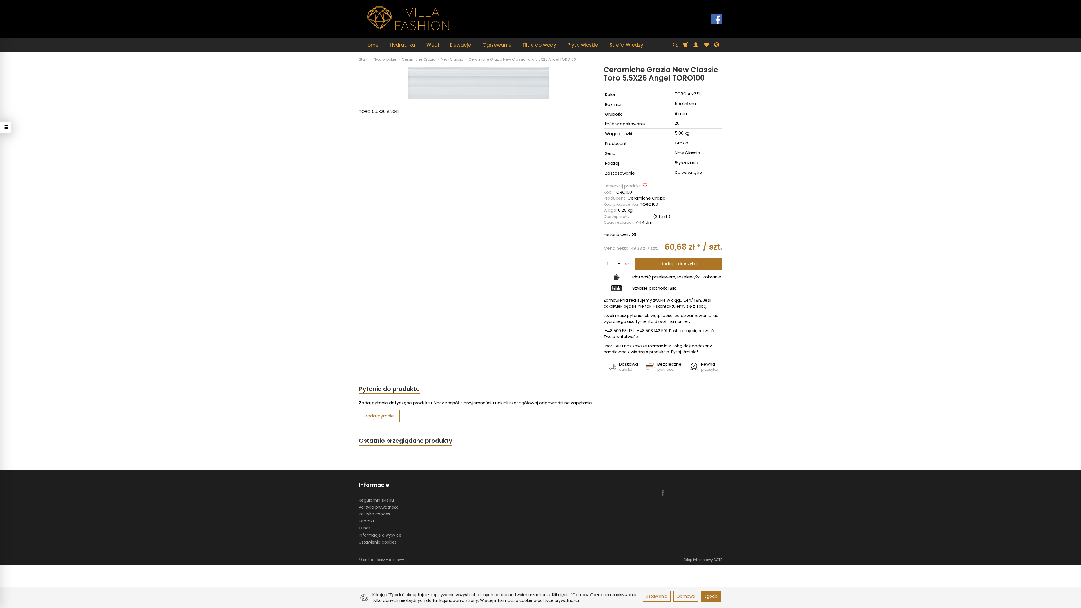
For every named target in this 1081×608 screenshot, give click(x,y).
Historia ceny (618, 234)
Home (372, 45)
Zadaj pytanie (379, 416)
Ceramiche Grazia (646, 198)
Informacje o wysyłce (380, 535)
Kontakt (366, 521)
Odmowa (685, 596)
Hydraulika (402, 45)
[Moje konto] (696, 45)
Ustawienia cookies (378, 542)
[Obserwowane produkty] (706, 45)
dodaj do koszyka (678, 264)
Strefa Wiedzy (626, 45)
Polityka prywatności (379, 507)
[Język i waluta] (716, 45)
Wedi (432, 45)
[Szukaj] (675, 45)
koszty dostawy (390, 559)
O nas (365, 528)
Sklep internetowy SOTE (702, 559)
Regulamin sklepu (376, 500)
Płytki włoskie (583, 45)
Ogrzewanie (497, 45)
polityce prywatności (558, 600)
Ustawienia (656, 596)
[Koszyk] (685, 45)
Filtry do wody (539, 45)
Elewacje (460, 45)
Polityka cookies (374, 514)
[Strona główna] (408, 18)
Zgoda (711, 596)
